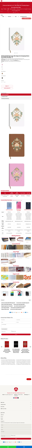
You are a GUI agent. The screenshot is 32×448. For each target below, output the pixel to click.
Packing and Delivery (5, 98)
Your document (4, 329)
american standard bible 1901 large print (8, 302)
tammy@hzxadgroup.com (9, 394)
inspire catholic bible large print (6, 304)
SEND (16, 438)
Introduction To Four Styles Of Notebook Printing (8, 364)
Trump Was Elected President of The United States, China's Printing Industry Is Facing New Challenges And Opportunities (23, 362)
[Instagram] (16, 397)
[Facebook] (13, 397)
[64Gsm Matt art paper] (2, 73)
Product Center (26, 18)
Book (16, 16)
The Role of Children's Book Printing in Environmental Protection (23, 363)
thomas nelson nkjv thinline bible (19, 304)
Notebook (9, 16)
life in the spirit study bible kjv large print (17, 307)
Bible (3, 16)
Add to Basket (6, 88)
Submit (16, 334)
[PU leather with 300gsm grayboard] (2, 78)
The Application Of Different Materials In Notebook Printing (23, 364)
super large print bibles (5, 307)
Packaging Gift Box (23, 16)
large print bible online (5, 309)
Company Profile (4, 96)
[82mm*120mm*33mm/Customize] (2, 64)
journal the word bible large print (16, 309)
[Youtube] (15, 397)
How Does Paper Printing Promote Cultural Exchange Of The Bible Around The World (23, 359)
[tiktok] (18, 397)
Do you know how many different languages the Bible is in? (8, 362)
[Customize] (2, 69)
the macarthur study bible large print (22, 302)
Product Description (5, 94)
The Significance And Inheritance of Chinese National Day (8, 363)
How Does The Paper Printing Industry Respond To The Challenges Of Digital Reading (8, 359)
